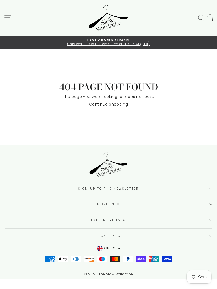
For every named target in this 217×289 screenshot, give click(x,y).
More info (108, 204)
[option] (108, 42)
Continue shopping (108, 104)
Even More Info (108, 220)
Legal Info (108, 236)
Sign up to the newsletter (108, 189)
